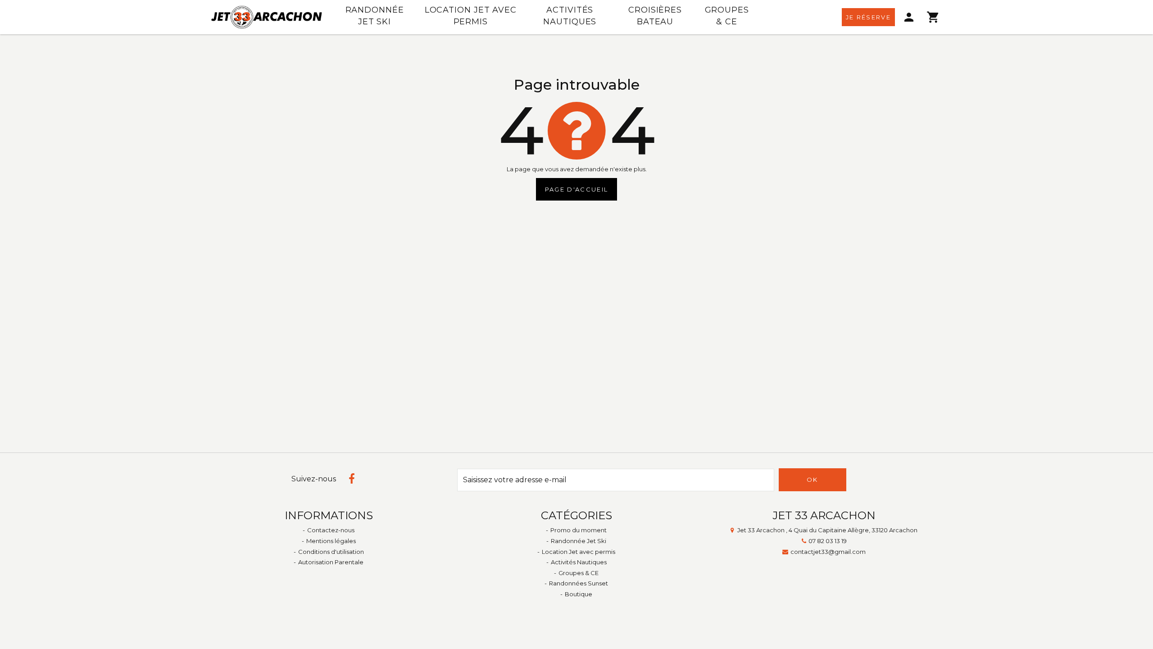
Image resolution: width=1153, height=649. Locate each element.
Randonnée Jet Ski (374, 16)
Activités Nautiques (569, 16)
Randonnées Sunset (578, 583)
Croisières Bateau (655, 16)
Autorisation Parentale (330, 562)
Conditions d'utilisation (331, 551)
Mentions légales (331, 540)
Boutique (578, 594)
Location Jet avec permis (471, 16)
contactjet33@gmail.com (828, 551)
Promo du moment (578, 530)
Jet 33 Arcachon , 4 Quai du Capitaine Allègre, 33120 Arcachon (827, 530)
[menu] (909, 17)
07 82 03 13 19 (827, 540)
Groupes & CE (727, 16)
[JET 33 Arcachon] (266, 17)
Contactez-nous (330, 530)
